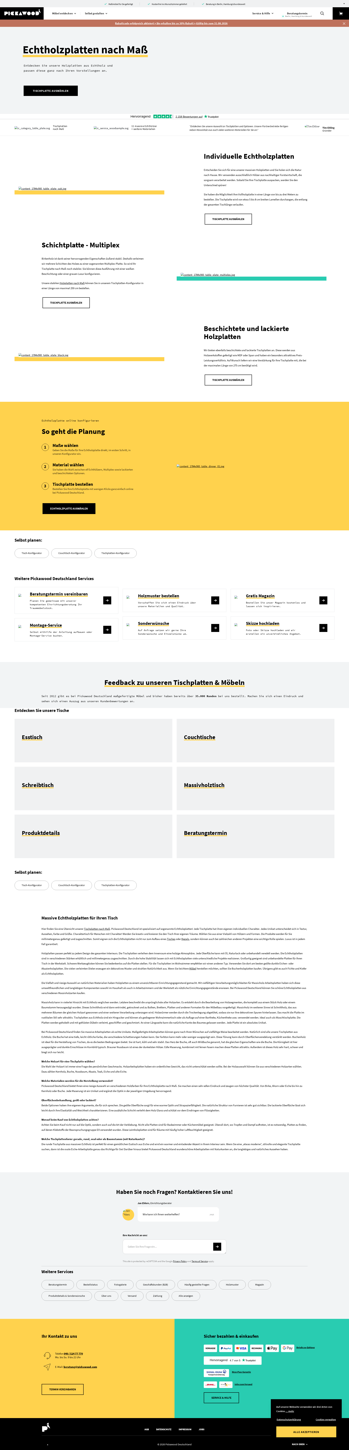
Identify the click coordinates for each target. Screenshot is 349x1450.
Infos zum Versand (243, 1384)
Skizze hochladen (262, 623)
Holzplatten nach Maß (72, 283)
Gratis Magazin (260, 596)
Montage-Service (46, 625)
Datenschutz (163, 1429)
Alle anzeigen (186, 1295)
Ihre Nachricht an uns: (135, 1235)
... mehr (290, 1411)
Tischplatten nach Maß (97, 929)
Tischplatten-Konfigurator (115, 553)
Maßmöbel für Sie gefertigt (121, 4)
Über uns (106, 1295)
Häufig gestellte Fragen (196, 1284)
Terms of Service (200, 1261)
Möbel (192, 968)
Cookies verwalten (326, 1419)
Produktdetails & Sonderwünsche (67, 1295)
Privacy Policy (180, 1261)
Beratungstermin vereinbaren (59, 594)
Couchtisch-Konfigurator (71, 553)
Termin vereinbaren (62, 1389)
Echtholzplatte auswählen (69, 508)
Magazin (259, 1284)
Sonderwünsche (153, 623)
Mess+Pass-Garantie (241, 1372)
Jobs (201, 1429)
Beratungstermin (58, 1284)
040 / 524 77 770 (73, 1353)
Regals (185, 939)
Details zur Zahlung (305, 1347)
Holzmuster (232, 1284)
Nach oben (298, 1444)
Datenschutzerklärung (289, 1419)
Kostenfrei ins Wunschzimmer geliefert (169, 4)
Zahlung (157, 1295)
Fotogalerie (120, 1284)
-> (217, 1247)
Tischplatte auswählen (51, 91)
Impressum (185, 1429)
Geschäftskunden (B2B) (155, 1284)
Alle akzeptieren (306, 1432)
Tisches (171, 939)
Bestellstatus (90, 1284)
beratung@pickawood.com (80, 1367)
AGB (147, 1429)
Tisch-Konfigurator (32, 553)
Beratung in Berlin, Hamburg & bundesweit (225, 4)
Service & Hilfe (221, 1397)
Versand (132, 1295)
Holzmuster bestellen (158, 596)
